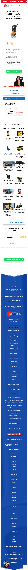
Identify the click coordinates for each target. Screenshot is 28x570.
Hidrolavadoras (16, 49)
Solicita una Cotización (14, 92)
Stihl (16, 57)
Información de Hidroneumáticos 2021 (14, 408)
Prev (4, 237)
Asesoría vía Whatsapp (15, 72)
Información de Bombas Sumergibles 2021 (14, 402)
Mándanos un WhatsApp (14, 260)
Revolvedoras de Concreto (14, 384)
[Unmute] (12, 86)
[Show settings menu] (15, 86)
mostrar (9, 63)
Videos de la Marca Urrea (14, 423)
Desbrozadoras (14, 361)
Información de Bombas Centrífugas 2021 (14, 400)
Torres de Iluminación (14, 387)
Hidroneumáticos (14, 351)
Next (24, 237)
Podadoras (14, 371)
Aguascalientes (14, 453)
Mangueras (14, 366)
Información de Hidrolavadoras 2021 (14, 405)
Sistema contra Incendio (14, 389)
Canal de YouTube (13, 434)
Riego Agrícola (14, 374)
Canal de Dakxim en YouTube (14, 428)
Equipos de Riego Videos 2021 (14, 397)
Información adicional (11, 99)
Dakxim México (14, 562)
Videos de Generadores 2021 (14, 421)
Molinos (14, 379)
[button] (19, 26)
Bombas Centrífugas (14, 353)
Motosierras (14, 382)
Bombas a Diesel (14, 340)
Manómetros (14, 376)
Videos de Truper (14, 413)
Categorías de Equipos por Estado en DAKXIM (14, 559)
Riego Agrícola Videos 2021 (14, 410)
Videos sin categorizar (14, 415)
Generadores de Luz (14, 348)
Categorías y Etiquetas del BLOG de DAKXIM (14, 551)
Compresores (14, 345)
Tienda (10, 49)
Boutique (8, 332)
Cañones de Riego (14, 356)
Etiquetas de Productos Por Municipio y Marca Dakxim (14, 555)
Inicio (7, 49)
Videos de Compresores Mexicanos (14, 418)
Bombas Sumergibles (14, 343)
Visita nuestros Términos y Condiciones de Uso (14, 307)
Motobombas (14, 369)
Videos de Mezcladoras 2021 (14, 426)
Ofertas (14, 506)
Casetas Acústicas (14, 358)
